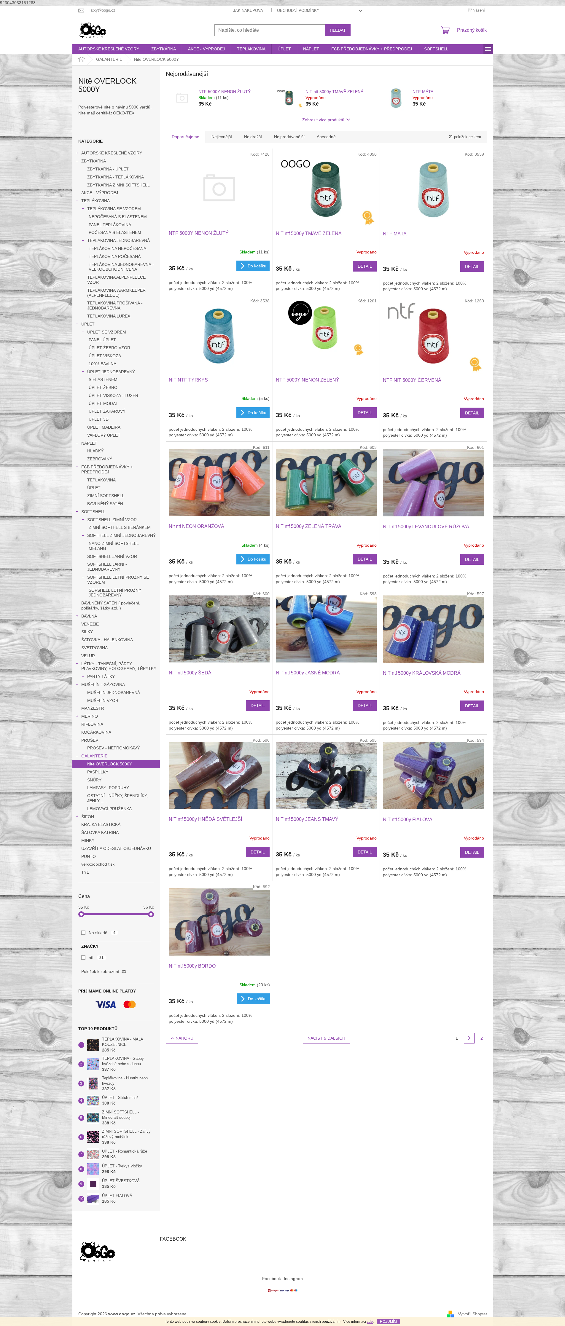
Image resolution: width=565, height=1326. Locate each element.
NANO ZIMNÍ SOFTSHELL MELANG (114, 546)
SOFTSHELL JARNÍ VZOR (112, 556)
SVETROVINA (94, 647)
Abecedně (326, 136)
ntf (96, 957)
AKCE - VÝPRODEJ (99, 192)
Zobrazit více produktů (323, 119)
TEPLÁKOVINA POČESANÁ (115, 256)
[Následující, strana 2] (469, 1038)
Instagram (293, 1278)
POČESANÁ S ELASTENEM (115, 232)
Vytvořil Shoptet (472, 1313)
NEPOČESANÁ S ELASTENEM (118, 216)
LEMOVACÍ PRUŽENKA (109, 808)
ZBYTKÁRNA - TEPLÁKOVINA (115, 177)
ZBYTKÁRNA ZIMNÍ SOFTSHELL (118, 185)
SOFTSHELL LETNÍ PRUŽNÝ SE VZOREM (118, 580)
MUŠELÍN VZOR (102, 700)
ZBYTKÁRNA (93, 161)
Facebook (271, 1278)
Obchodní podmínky (298, 10)
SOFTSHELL (93, 511)
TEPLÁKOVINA (95, 200)
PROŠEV (89, 740)
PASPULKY (97, 772)
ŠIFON (87, 816)
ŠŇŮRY (94, 780)
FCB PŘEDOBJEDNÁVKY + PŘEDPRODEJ (107, 469)
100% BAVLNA (102, 363)
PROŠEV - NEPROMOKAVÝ (113, 748)
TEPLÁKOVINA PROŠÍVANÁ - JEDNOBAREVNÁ (115, 305)
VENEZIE (90, 624)
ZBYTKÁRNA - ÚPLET (108, 169)
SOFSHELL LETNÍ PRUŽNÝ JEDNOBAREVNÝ (115, 593)
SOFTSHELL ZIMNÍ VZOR (112, 519)
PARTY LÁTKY (101, 676)
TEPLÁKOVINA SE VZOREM (114, 208)
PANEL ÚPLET (102, 339)
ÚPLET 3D (99, 419)
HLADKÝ (95, 451)
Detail (365, 266)
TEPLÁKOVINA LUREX (108, 316)
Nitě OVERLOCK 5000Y (109, 764)
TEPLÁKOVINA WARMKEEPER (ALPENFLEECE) (116, 293)
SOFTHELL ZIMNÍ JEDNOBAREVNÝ (121, 535)
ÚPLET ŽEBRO (103, 387)
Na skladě (102, 932)
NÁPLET (89, 443)
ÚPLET (88, 324)
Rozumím (388, 1321)
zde (370, 1321)
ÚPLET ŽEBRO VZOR (109, 347)
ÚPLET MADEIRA (103, 427)
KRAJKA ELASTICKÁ (100, 824)
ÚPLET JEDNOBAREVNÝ (111, 371)
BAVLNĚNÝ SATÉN (105, 503)
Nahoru (184, 1038)
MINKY (87, 840)
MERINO (89, 716)
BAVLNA (89, 616)
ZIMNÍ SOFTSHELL (105, 495)
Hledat (338, 30)
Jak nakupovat (249, 10)
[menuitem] (108, 49)
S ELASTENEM (103, 379)
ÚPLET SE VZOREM (106, 332)
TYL (85, 872)
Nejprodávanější (289, 136)
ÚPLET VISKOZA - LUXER (113, 395)
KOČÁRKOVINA (96, 732)
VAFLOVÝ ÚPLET (103, 435)
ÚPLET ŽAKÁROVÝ (107, 411)
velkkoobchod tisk (97, 864)
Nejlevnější (221, 136)
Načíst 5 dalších (326, 1038)
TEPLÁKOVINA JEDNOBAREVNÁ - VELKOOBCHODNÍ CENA (121, 267)
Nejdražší (253, 136)
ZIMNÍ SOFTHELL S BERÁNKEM (120, 527)
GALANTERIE (94, 756)
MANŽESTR (92, 708)
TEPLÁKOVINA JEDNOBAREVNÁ (118, 240)
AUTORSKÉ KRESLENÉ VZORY (111, 153)
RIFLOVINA (92, 724)
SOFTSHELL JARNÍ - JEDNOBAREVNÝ (107, 567)
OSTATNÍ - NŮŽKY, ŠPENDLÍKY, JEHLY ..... (117, 798)
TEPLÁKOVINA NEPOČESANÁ (117, 248)
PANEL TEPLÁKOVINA (110, 224)
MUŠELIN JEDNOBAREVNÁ (113, 692)
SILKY (87, 631)
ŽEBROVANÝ (99, 459)
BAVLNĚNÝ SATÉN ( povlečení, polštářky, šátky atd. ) (110, 605)
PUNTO (88, 856)
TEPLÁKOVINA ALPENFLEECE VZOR (116, 280)
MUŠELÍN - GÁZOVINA (103, 684)
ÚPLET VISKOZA (105, 355)
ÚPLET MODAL (103, 403)
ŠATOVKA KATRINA (100, 832)
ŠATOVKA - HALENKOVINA (107, 639)
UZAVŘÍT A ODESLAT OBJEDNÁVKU (116, 848)
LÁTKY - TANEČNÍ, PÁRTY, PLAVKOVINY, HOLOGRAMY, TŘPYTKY (118, 666)
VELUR (88, 655)
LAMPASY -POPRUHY (108, 787)
